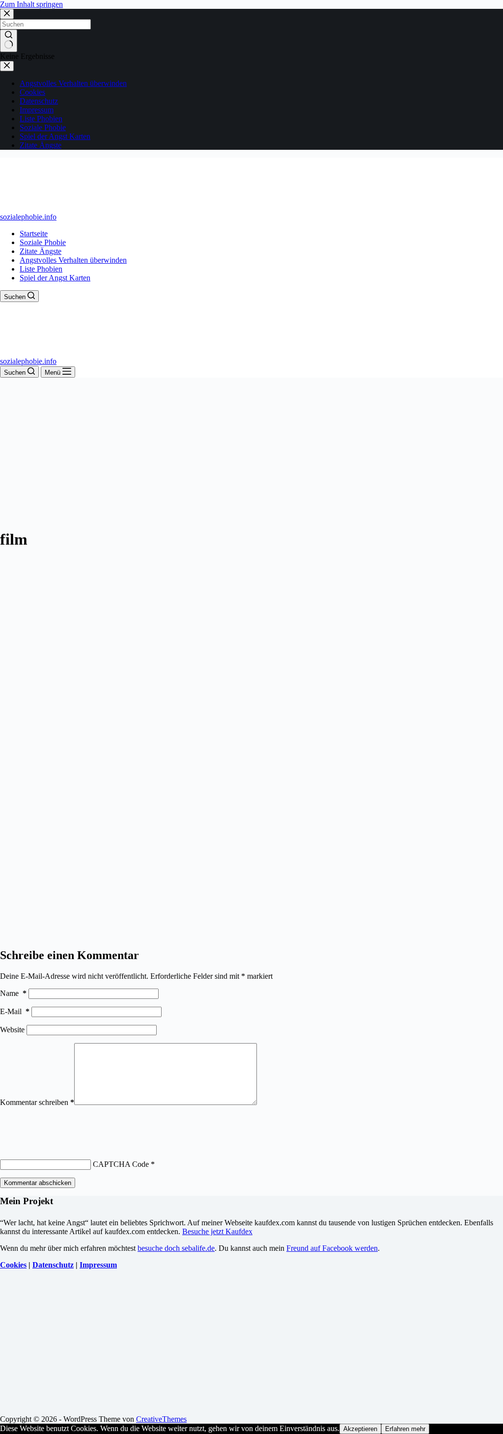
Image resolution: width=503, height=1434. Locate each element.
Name (13, 993)
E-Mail (14, 1011)
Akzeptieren (360, 1429)
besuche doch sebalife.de (176, 1248)
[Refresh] (72, 1125)
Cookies (13, 1265)
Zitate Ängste (40, 251)
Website (12, 1029)
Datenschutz (53, 1265)
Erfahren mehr (405, 1429)
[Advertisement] (251, 451)
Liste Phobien (41, 269)
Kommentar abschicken (37, 1182)
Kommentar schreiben (37, 1102)
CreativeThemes (161, 1419)
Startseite (34, 233)
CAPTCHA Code (121, 1164)
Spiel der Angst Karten (55, 278)
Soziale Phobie (43, 242)
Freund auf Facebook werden (332, 1248)
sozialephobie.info (28, 217)
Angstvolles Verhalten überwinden (73, 260)
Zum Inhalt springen (31, 4)
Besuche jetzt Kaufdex (217, 1231)
